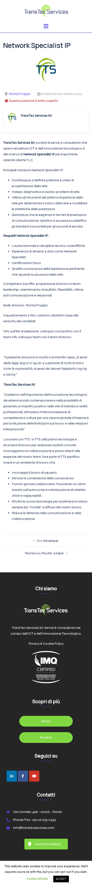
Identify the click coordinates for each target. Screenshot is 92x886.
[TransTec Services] (46, 11)
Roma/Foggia (19, 94)
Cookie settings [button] (37, 879)
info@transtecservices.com (33, 828)
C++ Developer (48, 541)
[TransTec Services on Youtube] (34, 776)
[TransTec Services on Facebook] (23, 776)
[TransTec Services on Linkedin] (12, 776)
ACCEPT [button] (61, 879)
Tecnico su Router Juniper (44, 553)
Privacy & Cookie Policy (46, 644)
